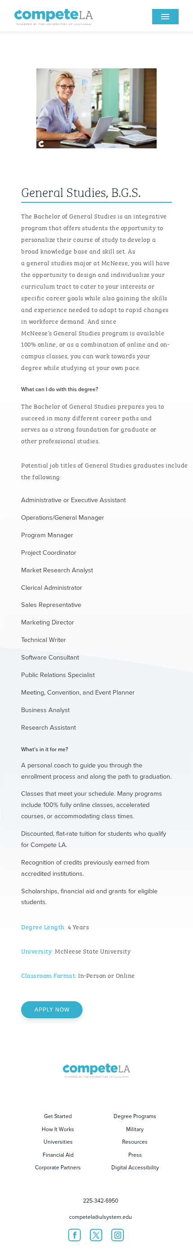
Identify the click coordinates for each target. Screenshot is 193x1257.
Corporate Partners (58, 1167)
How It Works (58, 1129)
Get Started (58, 1116)
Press (135, 1155)
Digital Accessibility (135, 1167)
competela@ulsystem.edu (100, 1217)
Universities (58, 1142)
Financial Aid (58, 1155)
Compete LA (53, 15)
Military (135, 1129)
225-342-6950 (100, 1201)
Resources (135, 1142)
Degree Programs (135, 1116)
